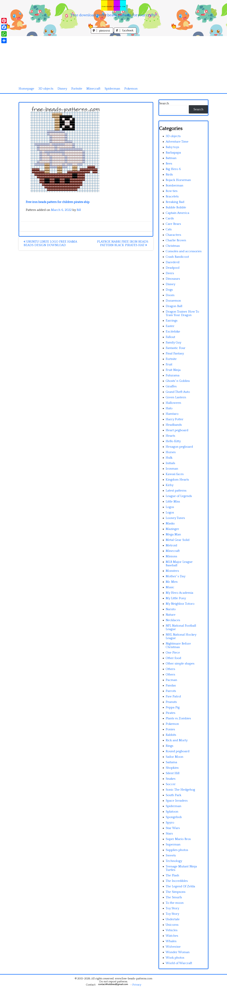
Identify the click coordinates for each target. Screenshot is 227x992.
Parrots (171, 691)
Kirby (169, 485)
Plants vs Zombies (178, 718)
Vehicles (171, 930)
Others (170, 669)
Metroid (171, 545)
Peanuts (171, 702)
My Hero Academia (179, 593)
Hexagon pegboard (179, 446)
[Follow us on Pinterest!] (102, 32)
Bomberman (174, 185)
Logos (170, 507)
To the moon (175, 903)
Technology (174, 861)
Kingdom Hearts (177, 479)
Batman (171, 158)
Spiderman (112, 88)
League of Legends (179, 496)
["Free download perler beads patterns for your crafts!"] (113, 5)
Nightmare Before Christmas (178, 645)
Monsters (172, 571)
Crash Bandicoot (177, 257)
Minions (171, 556)
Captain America (177, 213)
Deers (170, 273)
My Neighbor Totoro (180, 604)
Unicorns (172, 925)
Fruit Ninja (173, 370)
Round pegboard (177, 751)
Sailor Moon (174, 757)
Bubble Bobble (176, 207)
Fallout (170, 337)
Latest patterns (176, 490)
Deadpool (172, 268)
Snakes (170, 778)
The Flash (172, 875)
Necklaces (173, 620)
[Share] (4, 40)
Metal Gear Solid (177, 540)
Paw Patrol (173, 696)
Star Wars (173, 828)
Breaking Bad (175, 202)
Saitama (171, 762)
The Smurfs (174, 897)
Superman (173, 844)
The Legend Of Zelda (180, 886)
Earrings (171, 320)
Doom (170, 295)
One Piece (173, 652)
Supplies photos (177, 850)
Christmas (173, 246)
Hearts (170, 436)
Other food (173, 658)
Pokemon (131, 88)
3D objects (45, 88)
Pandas (171, 685)
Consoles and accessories (184, 251)
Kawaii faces (175, 474)
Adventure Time (177, 141)
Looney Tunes (175, 518)
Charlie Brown (176, 240)
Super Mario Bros (178, 839)
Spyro (170, 822)
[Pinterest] (4, 20)
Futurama (172, 375)
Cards (170, 218)
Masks (170, 523)
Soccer (171, 784)
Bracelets (172, 196)
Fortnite (76, 88)
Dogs (169, 289)
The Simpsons (175, 892)
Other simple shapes (180, 663)
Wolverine (173, 946)
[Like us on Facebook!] (125, 32)
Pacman (171, 680)
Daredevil (172, 262)
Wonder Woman (178, 952)
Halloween (173, 403)
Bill (79, 210)
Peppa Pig (173, 707)
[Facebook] (4, 27)
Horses (171, 452)
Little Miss (173, 501)
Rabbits (171, 735)
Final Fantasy (175, 353)
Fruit (169, 364)
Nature (170, 614)
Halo (169, 408)
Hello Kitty (173, 441)
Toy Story (172, 908)
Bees (169, 163)
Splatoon (172, 811)
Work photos (175, 957)
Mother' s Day (175, 576)
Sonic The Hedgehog (180, 789)
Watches (172, 935)
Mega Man (173, 534)
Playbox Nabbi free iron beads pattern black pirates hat (122, 243)
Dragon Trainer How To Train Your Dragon (182, 313)
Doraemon (173, 300)
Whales (171, 941)
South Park (173, 795)
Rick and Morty (177, 740)
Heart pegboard (177, 430)
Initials (170, 463)
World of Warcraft (179, 963)
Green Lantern (176, 397)
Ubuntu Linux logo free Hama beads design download (50, 243)
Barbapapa (173, 152)
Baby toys (172, 147)
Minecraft (93, 88)
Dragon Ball (174, 306)
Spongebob (174, 817)
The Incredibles (177, 881)
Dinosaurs (173, 278)
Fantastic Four (175, 348)
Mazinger (172, 529)
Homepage (26, 88)
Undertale (173, 919)
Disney (62, 88)
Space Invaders (177, 800)
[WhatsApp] (4, 34)
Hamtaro (172, 414)
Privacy (136, 984)
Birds (169, 174)
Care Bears (173, 224)
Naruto (171, 609)
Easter (170, 326)
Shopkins (172, 768)
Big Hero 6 (173, 169)
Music (170, 587)
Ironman (172, 468)
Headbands (174, 425)
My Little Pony (176, 598)
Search (164, 103)
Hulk (169, 457)
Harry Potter (174, 419)
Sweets (171, 855)
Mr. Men (172, 582)
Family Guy (173, 342)
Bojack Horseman (178, 180)
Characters (173, 235)
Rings (169, 746)
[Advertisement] (113, 59)
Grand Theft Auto (178, 392)
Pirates (170, 713)
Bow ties (171, 191)
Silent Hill (172, 773)
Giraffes (171, 386)
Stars (169, 833)
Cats (169, 229)
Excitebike (173, 331)
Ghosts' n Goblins (178, 381)
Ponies (170, 729)
